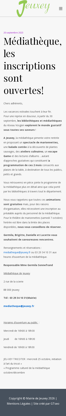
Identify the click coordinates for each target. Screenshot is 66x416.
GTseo (55, 403)
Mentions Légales (18, 403)
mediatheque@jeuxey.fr (17, 252)
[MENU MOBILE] (60, 8)
